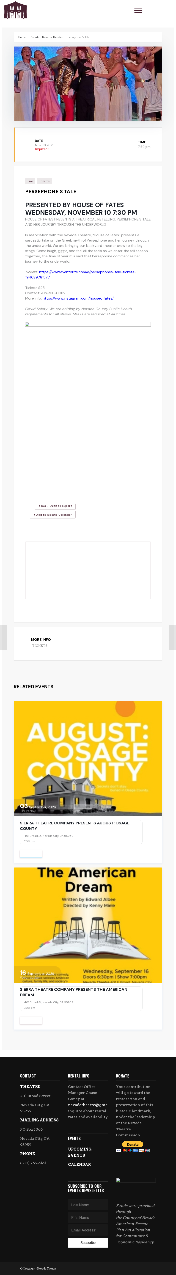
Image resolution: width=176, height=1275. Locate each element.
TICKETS (39, 645)
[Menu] (136, 10)
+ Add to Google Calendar (53, 515)
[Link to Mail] (169, 10)
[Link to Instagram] (162, 10)
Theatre (44, 181)
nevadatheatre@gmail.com (93, 1105)
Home (22, 37)
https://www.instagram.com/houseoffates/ (78, 298)
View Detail (30, 854)
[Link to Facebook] (155, 10)
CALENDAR (79, 1164)
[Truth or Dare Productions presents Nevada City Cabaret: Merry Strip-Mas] (172, 637)
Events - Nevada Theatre (47, 37)
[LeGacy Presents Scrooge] (3, 637)
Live (30, 181)
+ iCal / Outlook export (55, 506)
